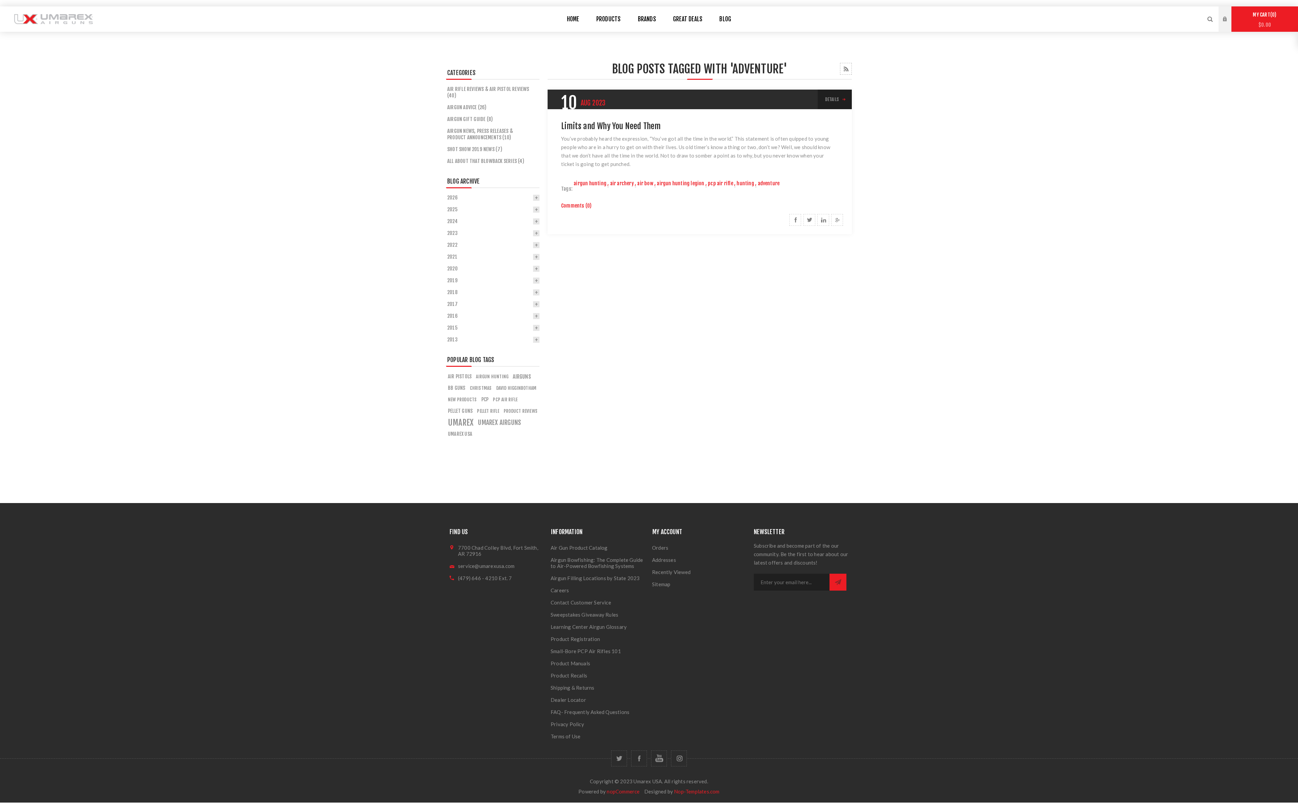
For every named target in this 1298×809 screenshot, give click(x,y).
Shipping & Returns (573, 688)
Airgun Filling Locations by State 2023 (595, 578)
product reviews (520, 411)
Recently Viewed (671, 572)
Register (1230, 26)
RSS (846, 69)
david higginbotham (516, 388)
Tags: (567, 189)
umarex (461, 423)
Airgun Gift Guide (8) (470, 119)
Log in (1230, 13)
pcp (485, 399)
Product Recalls (569, 675)
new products (462, 399)
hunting (745, 183)
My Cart (1263, 19)
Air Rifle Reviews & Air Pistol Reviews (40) (488, 92)
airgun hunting (590, 183)
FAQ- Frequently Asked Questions (590, 712)
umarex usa (460, 434)
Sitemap (661, 584)
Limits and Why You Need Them (611, 126)
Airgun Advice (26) (467, 107)
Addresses (664, 560)
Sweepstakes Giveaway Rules (584, 615)
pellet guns (460, 411)
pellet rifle (488, 411)
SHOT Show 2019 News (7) (475, 149)
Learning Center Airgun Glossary (589, 627)
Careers (560, 590)
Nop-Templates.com (696, 791)
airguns (522, 376)
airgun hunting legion (680, 183)
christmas (481, 388)
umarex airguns (499, 423)
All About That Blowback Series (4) (485, 161)
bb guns (456, 388)
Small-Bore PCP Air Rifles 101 (586, 651)
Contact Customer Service (581, 602)
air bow (645, 183)
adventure (769, 183)
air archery (622, 183)
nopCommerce (623, 791)
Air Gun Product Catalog (579, 548)
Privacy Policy (567, 724)
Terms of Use (565, 736)
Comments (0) (576, 206)
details (832, 99)
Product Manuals (570, 663)
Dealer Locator (568, 700)
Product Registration (575, 639)
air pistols (460, 376)
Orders (660, 548)
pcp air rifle (720, 183)
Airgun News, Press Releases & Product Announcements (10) (480, 134)
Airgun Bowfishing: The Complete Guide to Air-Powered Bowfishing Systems (597, 563)
